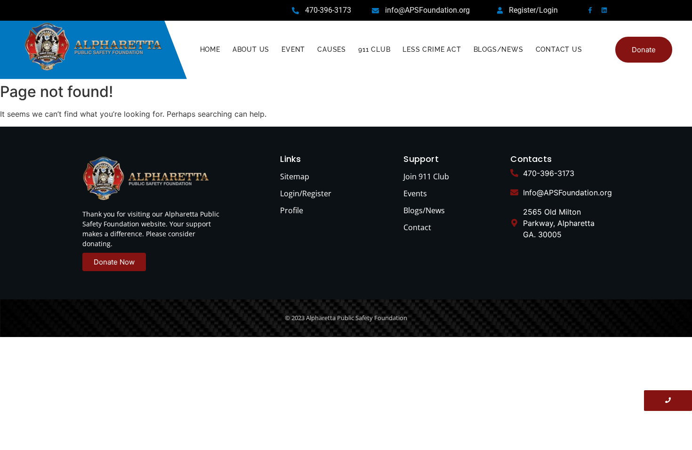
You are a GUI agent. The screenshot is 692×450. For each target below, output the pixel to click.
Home (210, 49)
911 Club (374, 49)
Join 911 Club (426, 176)
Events (415, 193)
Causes (331, 49)
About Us (251, 49)
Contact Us (559, 49)
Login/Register (305, 193)
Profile (291, 210)
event (293, 49)
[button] (643, 50)
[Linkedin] (604, 10)
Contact (417, 227)
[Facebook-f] (590, 10)
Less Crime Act (431, 49)
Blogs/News (498, 49)
